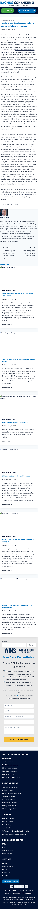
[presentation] (19, 276)
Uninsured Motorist (8, 774)
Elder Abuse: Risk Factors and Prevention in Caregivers (18, 540)
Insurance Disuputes (8, 799)
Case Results (6, 828)
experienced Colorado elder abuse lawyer (16, 194)
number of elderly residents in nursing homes (17, 51)
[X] (19, 886)
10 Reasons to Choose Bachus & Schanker (15, 831)
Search (4, 641)
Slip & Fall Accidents (8, 796)
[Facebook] (11, 886)
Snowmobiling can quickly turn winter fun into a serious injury (9, 253)
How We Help (6, 825)
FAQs (4, 844)
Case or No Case (7, 850)
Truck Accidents (7, 762)
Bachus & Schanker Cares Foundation (14, 834)
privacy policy (21, 904)
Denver (4, 869)
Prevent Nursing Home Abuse (10, 205)
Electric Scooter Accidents (11, 777)
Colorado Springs (7, 866)
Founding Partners (8, 819)
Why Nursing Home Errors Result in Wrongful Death (29, 252)
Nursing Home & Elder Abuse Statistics (16, 422)
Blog (3, 847)
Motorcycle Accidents (9, 768)
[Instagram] (15, 886)
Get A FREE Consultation (27, 10)
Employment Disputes (9, 802)
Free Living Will (7, 853)
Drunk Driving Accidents (10, 765)
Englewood (6, 872)
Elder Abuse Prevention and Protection (16, 476)
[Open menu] (36, 3)
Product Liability (7, 790)
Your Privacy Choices (11, 881)
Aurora (4, 863)
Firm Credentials (7, 822)
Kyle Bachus (4, 217)
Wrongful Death (22, 356)
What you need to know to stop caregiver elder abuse (17, 294)
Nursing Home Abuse (7, 20)
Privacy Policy (27, 893)
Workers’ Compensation (10, 787)
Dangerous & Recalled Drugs (11, 793)
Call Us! (9, 11)
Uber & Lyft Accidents (9, 771)
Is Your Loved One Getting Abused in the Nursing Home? (17, 606)
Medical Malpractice (9, 809)
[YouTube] (22, 886)
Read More (7, 324)
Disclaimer (17, 893)
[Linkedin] (26, 886)
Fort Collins (6, 875)
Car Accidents (6, 759)
